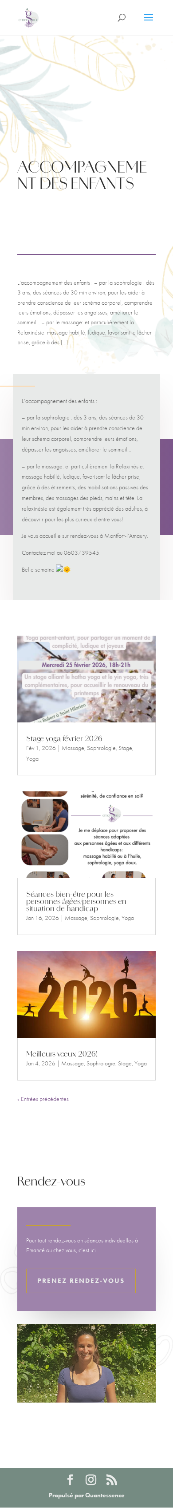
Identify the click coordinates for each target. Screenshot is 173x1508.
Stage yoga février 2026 (64, 739)
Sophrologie (101, 748)
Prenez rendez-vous (81, 1280)
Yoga (32, 758)
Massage (73, 748)
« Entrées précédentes (43, 1099)
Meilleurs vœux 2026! (62, 1054)
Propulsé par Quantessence (87, 1495)
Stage (125, 748)
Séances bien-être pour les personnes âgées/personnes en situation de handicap (76, 902)
